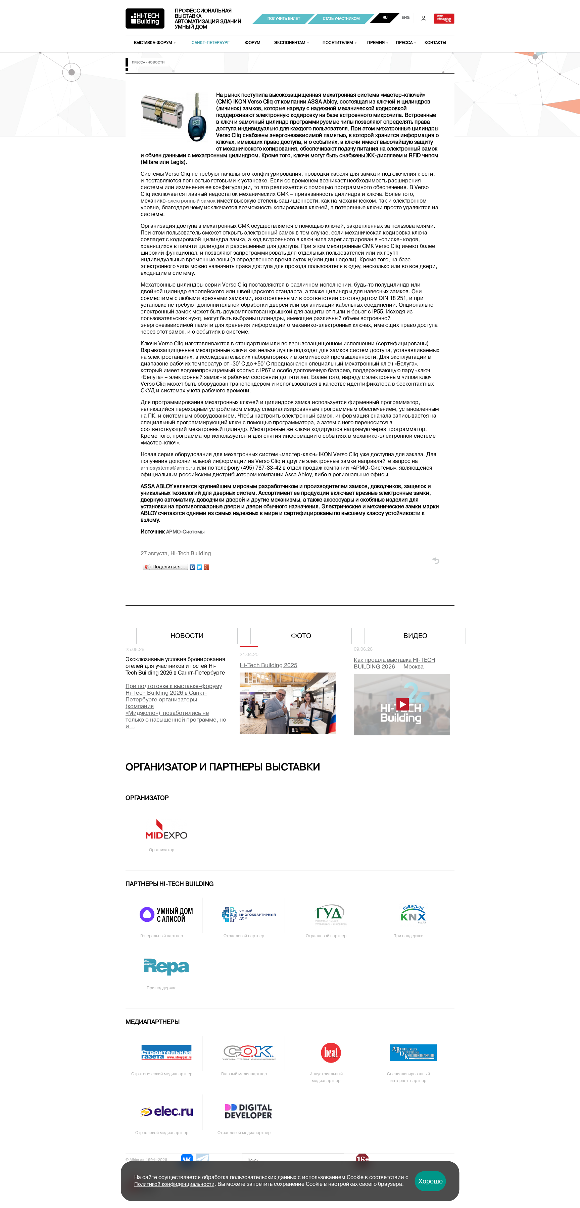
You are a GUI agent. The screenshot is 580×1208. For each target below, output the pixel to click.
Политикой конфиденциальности (174, 1184)
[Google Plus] (206, 567)
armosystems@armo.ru (168, 468)
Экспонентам (289, 43)
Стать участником (341, 18)
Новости (187, 636)
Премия (376, 43)
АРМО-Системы (185, 532)
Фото (301, 636)
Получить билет (284, 18)
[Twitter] (199, 567)
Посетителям (338, 43)
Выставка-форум (153, 43)
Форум (252, 43)
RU (385, 17)
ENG (405, 17)
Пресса (404, 43)
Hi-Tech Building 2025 (268, 665)
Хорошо (430, 1181)
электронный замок (191, 201)
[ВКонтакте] (192, 567)
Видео (415, 636)
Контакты (435, 43)
